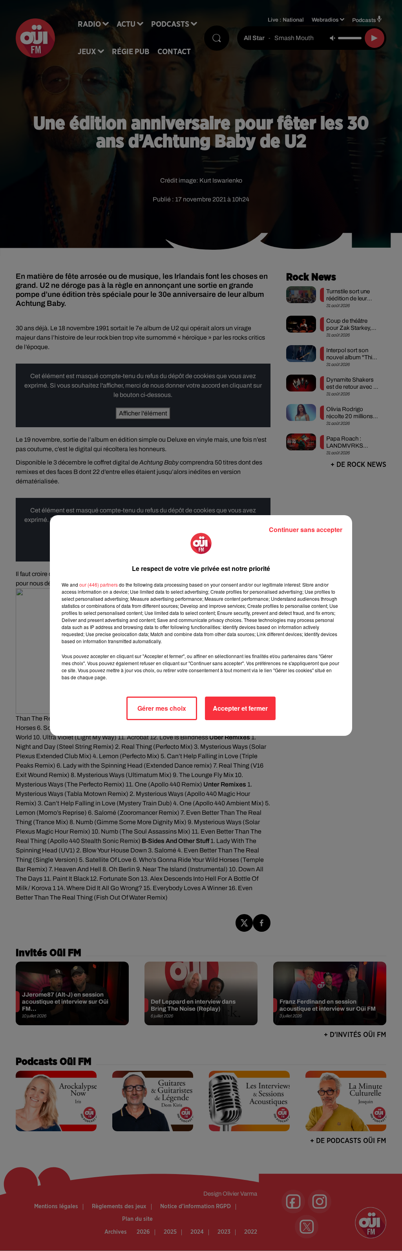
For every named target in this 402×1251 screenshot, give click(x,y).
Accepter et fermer (240, 708)
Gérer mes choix (161, 708)
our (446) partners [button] (98, 584)
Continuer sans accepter (305, 529)
